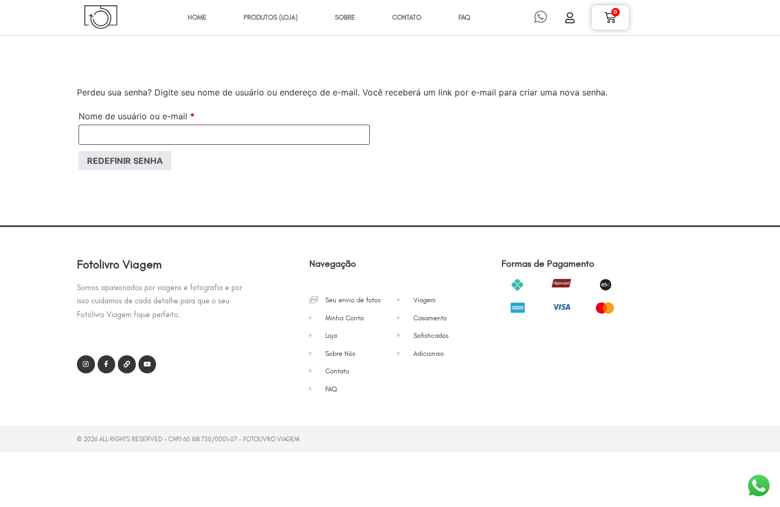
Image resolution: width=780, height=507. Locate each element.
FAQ (464, 17)
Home (197, 17)
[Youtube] (147, 364)
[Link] (127, 364)
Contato (406, 17)
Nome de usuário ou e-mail (159, 114)
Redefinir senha (125, 160)
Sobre (345, 17)
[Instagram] (86, 364)
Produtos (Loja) (271, 17)
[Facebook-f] (107, 364)
